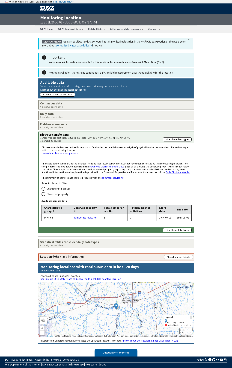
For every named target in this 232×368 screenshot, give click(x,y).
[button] (116, 306)
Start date (162, 209)
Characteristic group (58, 188)
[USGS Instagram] (225, 360)
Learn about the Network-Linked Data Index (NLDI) (150, 340)
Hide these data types (177, 139)
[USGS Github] (214, 360)
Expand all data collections (57, 94)
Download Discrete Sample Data (107, 166)
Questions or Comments (116, 352)
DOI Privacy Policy (15, 359)
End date (182, 209)
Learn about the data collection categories (63, 89)
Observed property (57, 194)
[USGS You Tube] (221, 360)
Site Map (56, 359)
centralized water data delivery (74, 45)
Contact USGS (71, 359)
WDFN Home (46, 29)
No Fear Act (91, 364)
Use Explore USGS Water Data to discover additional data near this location (80, 278)
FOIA (103, 364)
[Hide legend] (191, 317)
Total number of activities (140, 209)
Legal (30, 359)
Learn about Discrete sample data (60, 153)
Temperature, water (85, 217)
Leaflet (50, 335)
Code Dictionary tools (178, 172)
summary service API (113, 177)
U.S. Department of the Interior (23, 364)
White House (76, 364)
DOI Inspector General (54, 364)
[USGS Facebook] (210, 360)
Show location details (178, 257)
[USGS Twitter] (206, 360)
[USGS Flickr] (217, 360)
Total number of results (114, 209)
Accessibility (42, 359)
